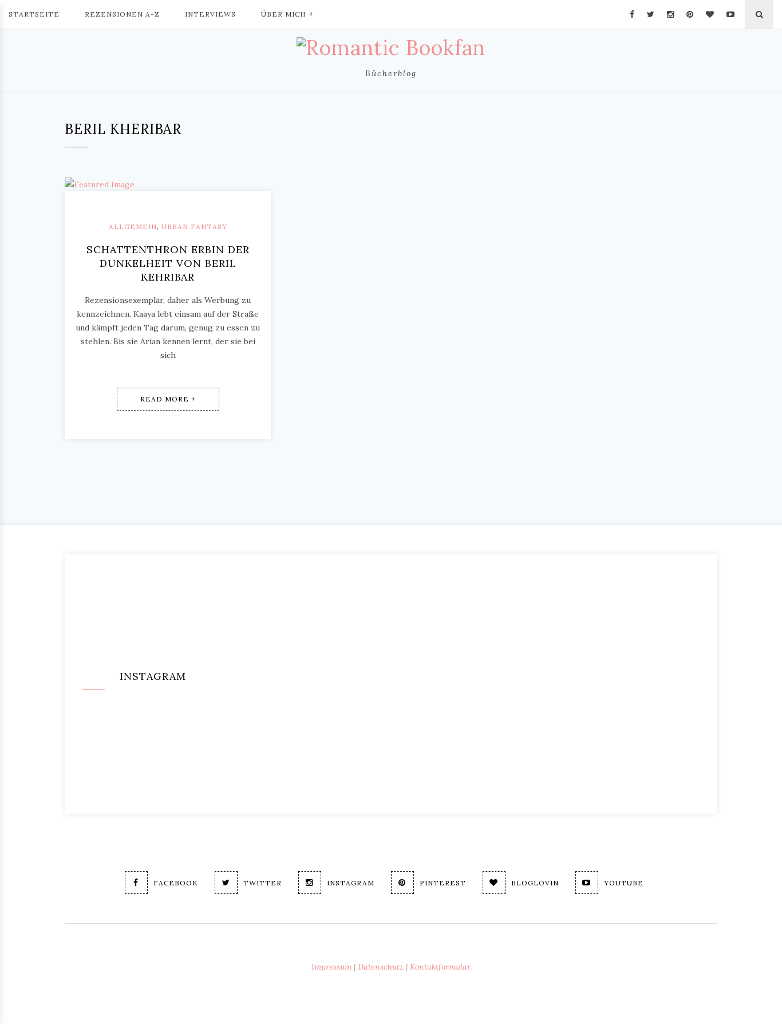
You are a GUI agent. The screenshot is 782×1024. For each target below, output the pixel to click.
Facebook (175, 883)
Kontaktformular (440, 967)
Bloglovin (535, 883)
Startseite (34, 14)
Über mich (283, 14)
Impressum (331, 967)
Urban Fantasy (194, 226)
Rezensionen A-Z (122, 14)
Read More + (168, 399)
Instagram (350, 883)
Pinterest (443, 883)
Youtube (623, 883)
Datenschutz (381, 967)
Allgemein (133, 226)
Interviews (210, 14)
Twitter (262, 883)
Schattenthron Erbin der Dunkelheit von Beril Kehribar (168, 263)
